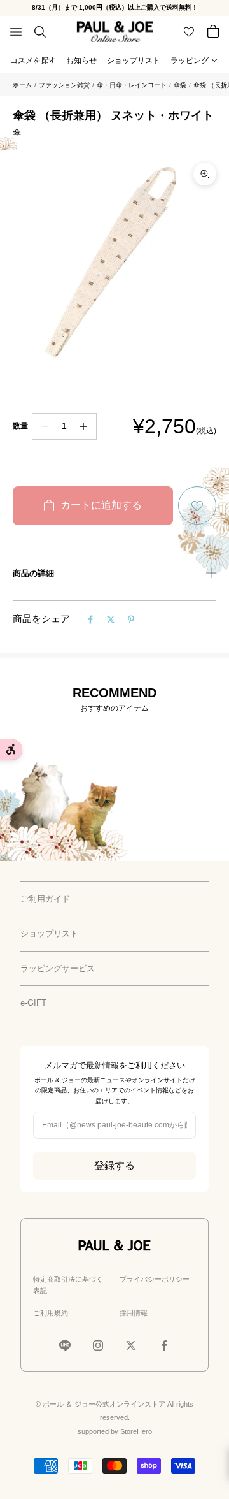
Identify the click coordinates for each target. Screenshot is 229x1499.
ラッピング (189, 60)
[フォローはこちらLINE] (65, 1345)
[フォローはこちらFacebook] (164, 1345)
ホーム (22, 85)
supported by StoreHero (115, 1431)
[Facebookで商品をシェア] (90, 619)
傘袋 (180, 85)
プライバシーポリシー (155, 1279)
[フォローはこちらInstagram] (98, 1345)
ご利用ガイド (45, 899)
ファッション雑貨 (64, 85)
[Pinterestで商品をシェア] (131, 619)
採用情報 (134, 1313)
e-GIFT (33, 1003)
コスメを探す (33, 60)
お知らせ (81, 60)
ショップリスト (133, 60)
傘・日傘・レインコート (132, 85)
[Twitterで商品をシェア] (111, 619)
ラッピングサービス (57, 968)
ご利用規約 (50, 1313)
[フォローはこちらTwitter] (131, 1345)
